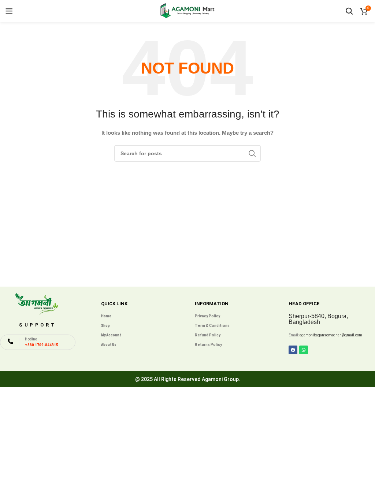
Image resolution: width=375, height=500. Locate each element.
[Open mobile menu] (9, 11)
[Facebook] (293, 350)
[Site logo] (187, 11)
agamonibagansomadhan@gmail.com (331, 335)
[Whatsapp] (303, 350)
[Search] (349, 11)
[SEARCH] (252, 153)
